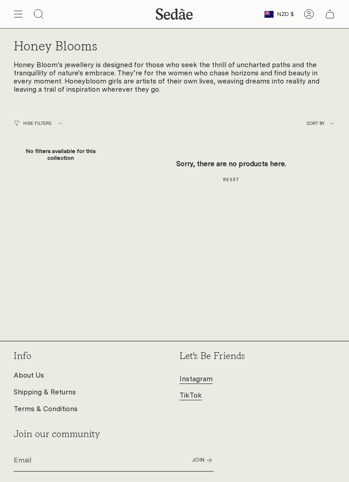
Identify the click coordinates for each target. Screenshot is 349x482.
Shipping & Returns (45, 392)
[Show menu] (18, 14)
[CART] (329, 14)
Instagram (196, 379)
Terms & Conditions (46, 409)
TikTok (190, 395)
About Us (29, 375)
